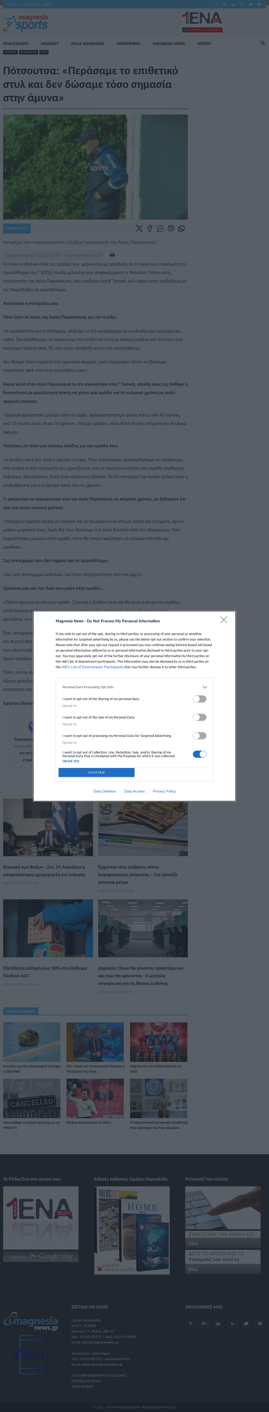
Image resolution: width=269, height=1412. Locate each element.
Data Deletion (105, 791)
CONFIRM (96, 772)
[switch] (199, 698)
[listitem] (134, 687)
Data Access (134, 791)
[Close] (225, 621)
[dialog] (134, 706)
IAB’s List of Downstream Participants (92, 667)
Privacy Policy (164, 791)
